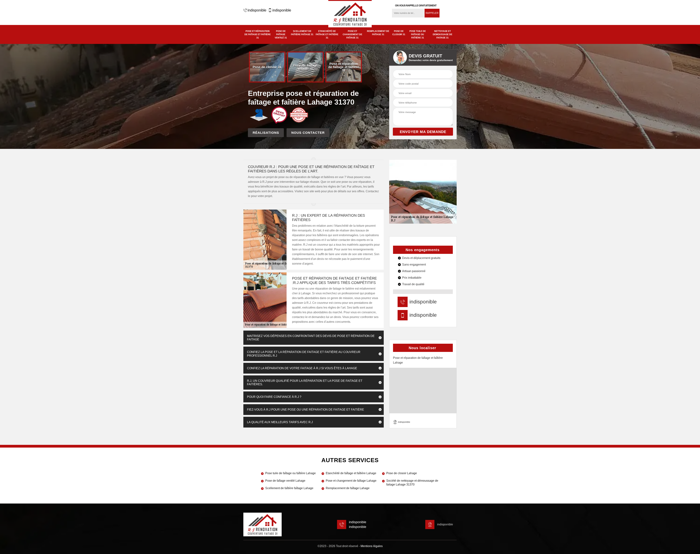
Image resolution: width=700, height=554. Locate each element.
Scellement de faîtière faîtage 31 (302, 33)
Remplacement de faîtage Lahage (348, 488)
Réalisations (266, 132)
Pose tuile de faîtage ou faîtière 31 (417, 34)
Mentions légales (372, 546)
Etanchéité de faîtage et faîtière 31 (327, 34)
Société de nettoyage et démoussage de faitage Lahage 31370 (412, 482)
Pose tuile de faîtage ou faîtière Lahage (290, 473)
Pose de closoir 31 (398, 33)
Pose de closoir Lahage (401, 473)
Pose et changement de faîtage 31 (352, 34)
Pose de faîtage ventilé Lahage (285, 480)
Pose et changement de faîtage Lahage (351, 480)
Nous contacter (308, 132)
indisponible (257, 10)
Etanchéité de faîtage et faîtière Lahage (351, 473)
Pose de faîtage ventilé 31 (281, 34)
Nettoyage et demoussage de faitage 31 (442, 34)
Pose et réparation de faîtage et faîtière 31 (257, 34)
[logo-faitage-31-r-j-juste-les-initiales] (350, 13)
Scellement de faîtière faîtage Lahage (289, 488)
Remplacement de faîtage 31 (378, 33)
